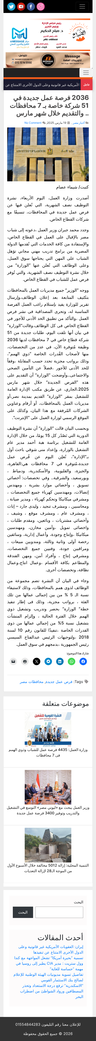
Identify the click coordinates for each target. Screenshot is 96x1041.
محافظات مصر (32, 681)
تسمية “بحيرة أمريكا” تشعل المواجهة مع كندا (48, 957)
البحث (78, 902)
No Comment (32, 122)
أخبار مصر (79, 122)
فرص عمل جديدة (59, 681)
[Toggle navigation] (82, 6)
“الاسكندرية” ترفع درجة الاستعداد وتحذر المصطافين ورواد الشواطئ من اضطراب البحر (51, 991)
